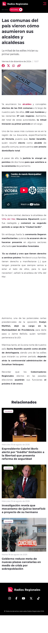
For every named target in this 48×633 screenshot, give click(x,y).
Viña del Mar (8, 219)
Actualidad (8, 411)
